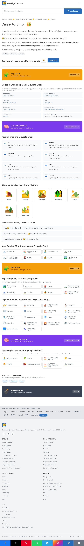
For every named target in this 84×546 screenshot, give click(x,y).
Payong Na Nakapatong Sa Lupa (51, 365)
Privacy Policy (6, 514)
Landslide (27, 286)
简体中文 (77, 412)
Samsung (5, 493)
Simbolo (46, 452)
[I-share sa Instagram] (57, 543)
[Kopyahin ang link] (68, 543)
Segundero (29, 317)
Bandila (45, 449)
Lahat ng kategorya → (50, 468)
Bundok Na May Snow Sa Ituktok (10, 258)
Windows (5, 486)
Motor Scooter (10, 305)
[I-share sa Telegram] (47, 543)
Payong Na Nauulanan (70, 317)
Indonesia (34, 415)
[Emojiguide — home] (12, 3)
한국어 (13, 415)
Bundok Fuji (9, 251)
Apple (4, 477)
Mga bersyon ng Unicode (52, 486)
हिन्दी (26, 415)
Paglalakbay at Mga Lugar (24, 19)
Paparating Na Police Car (30, 323)
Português (59, 412)
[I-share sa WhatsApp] (36, 543)
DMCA (4, 521)
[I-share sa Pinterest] (26, 543)
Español (14, 412)
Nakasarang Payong (29, 329)
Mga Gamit (47, 446)
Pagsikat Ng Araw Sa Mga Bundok (52, 323)
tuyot (5, 381)
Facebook (5, 483)
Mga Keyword (48, 480)
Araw (67, 358)
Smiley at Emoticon (50, 458)
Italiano (39, 412)
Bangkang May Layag (51, 305)
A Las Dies (8, 323)
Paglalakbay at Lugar (9, 455)
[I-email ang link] (79, 543)
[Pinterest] (12, 434)
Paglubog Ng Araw (31, 364)
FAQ (44, 499)
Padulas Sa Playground (8, 317)
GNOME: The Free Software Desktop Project (17, 527)
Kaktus (27, 358)
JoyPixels (5, 496)
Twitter (4, 489)
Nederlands (49, 412)
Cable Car (28, 305)
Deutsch (22, 412)
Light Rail (8, 311)
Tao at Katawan (7, 442)
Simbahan (69, 305)
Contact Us (6, 524)
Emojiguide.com (7, 19)
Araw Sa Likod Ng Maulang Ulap (72, 311)
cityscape (13, 381)
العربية (20, 415)
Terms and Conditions (9, 511)
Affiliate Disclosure (8, 517)
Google (4, 480)
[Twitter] (8, 434)
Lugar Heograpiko (41, 19)
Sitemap (71, 536)
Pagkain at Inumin (8, 465)
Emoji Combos (48, 477)
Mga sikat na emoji (49, 489)
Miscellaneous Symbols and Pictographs (59, 116)
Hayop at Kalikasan (9, 462)
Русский (68, 412)
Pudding (7, 364)
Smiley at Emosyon (8, 458)
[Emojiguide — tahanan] (4, 425)
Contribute (6, 508)
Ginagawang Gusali (50, 311)
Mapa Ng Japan (10, 328)
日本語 (6, 415)
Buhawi (48, 317)
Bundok (68, 251)
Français (31, 412)
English (6, 412)
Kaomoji (46, 496)
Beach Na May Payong (30, 252)
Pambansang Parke (70, 258)
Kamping (48, 257)
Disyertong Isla (51, 251)
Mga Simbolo (6, 452)
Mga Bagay (6, 449)
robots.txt (79, 536)
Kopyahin (53, 60)
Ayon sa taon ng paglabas (52, 483)
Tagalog (43, 415)
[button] (21, 95)
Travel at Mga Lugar (50, 455)
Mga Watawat (6, 446)
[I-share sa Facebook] (5, 543)
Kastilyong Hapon (72, 323)
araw (21, 381)
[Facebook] (4, 434)
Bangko (27, 311)
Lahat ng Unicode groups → (11, 468)
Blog (44, 493)
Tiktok (4, 499)
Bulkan (27, 257)
